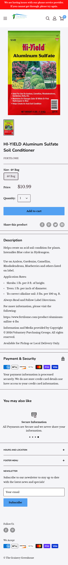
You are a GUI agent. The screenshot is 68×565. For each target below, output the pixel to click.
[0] (61, 18)
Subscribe (15, 502)
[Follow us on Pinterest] (12, 530)
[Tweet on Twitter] (55, 224)
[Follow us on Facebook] (5, 530)
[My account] (54, 18)
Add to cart (34, 211)
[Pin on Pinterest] (48, 224)
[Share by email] (62, 224)
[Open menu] (5, 18)
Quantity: (9, 198)
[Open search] (48, 18)
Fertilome (11, 158)
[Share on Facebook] (42, 224)
